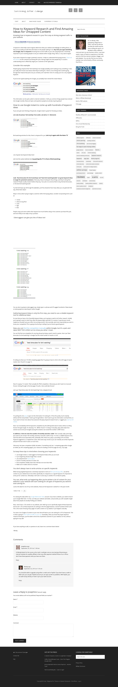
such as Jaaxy (31, 458)
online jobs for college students (90, 166)
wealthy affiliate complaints (91, 183)
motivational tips (80, 161)
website (101, 183)
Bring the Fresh (80, 127)
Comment (16, 623)
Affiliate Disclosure (80, 666)
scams (95, 177)
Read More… (79, 62)
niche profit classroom (97, 161)
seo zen (101, 177)
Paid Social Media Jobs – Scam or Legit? (54, 669)
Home (16, 2)
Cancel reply (41, 592)
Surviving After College (28, 12)
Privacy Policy (79, 663)
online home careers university (92, 164)
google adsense (80, 149)
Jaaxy (25, 416)
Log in (79, 681)
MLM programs (95, 158)
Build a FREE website (81, 101)
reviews (81, 176)
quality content (98, 173)
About (24, 2)
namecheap (88, 161)
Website (15, 615)
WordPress (74, 681)
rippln (88, 177)
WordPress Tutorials (51, 21)
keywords (79, 158)
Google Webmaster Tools (37, 496)
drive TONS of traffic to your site (32, 514)
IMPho (77, 121)
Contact (31, 2)
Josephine (32, 592)
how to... (97, 150)
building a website (91, 140)
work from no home (96, 188)
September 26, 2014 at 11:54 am (33, 568)
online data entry (80, 164)
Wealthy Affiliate (91, 60)
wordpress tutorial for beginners (83, 188)
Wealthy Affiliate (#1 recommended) (86, 115)
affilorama (88, 137)
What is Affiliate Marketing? (83, 98)
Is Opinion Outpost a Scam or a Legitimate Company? (58, 656)
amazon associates (96, 137)
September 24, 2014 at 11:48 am (30, 548)
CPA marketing (81, 143)
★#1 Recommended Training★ (52, 2)
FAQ (39, 2)
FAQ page (78, 104)
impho (78, 152)
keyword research (96, 155)
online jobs (79, 166)
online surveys (82, 170)
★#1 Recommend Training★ (20, 652)
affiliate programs (80, 137)
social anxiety (92, 180)
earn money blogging (91, 143)
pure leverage (90, 173)
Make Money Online (35, 21)
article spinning (81, 140)
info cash (83, 152)
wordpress (91, 186)
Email (15, 607)
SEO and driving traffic (57, 471)
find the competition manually (35, 328)
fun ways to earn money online (86, 147)
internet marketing (92, 152)
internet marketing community (83, 155)
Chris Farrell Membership (83, 124)
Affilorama (79, 118)
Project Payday (92, 170)
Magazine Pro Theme (52, 681)
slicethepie (85, 180)
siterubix (78, 180)
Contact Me (16, 655)
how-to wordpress (89, 149)
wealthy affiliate (80, 183)
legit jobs (86, 158)
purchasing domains (81, 173)
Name (15, 599)
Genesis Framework (65, 681)
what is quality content (81, 186)
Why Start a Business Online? (84, 95)
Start (16, 21)
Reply (17, 560)
